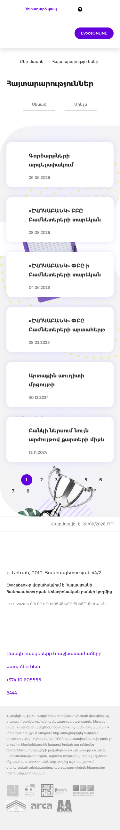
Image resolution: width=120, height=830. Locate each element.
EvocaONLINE (94, 33)
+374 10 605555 (23, 680)
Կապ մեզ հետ (23, 667)
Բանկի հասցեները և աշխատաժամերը (53, 653)
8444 (11, 693)
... (107, 102)
